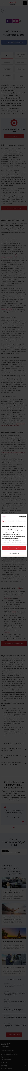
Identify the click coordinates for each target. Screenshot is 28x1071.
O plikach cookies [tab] (21, 521)
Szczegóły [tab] (11, 521)
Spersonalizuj (13, 553)
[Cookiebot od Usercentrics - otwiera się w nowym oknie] (19, 517)
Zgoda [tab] (4, 521)
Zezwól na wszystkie (14, 548)
